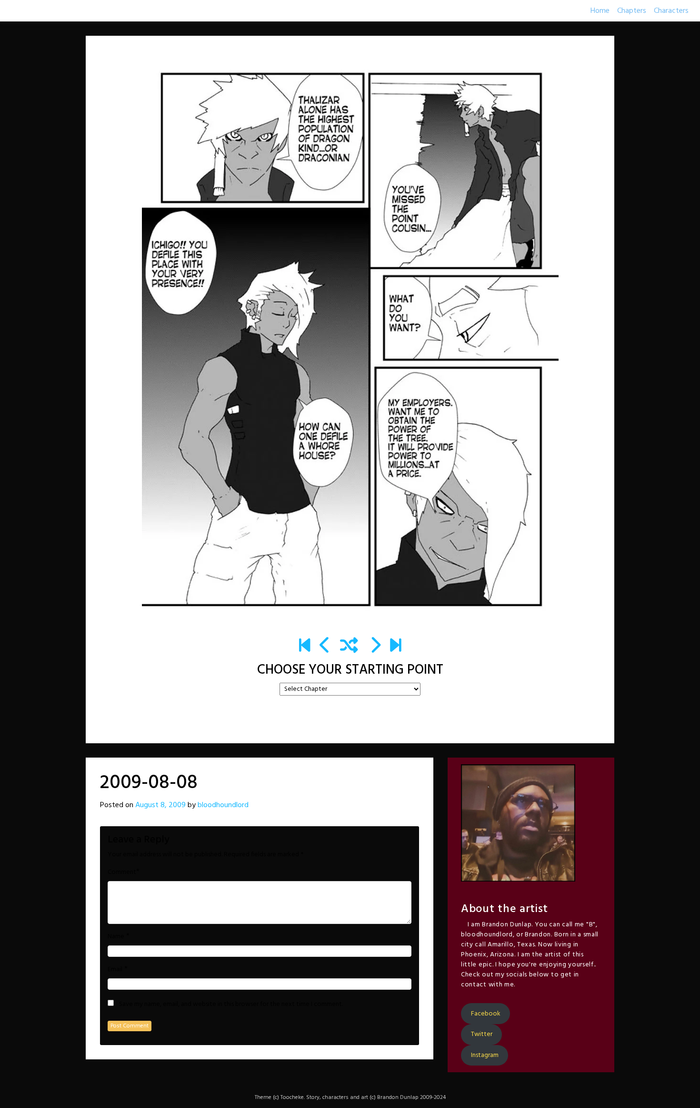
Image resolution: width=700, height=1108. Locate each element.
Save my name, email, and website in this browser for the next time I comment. (231, 1004)
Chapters (631, 11)
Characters (671, 11)
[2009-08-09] (375, 646)
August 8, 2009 (160, 805)
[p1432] (395, 646)
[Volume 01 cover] (304, 646)
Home (600, 11)
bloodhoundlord (223, 805)
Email (115, 970)
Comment (122, 872)
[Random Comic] (349, 646)
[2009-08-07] (325, 646)
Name (116, 937)
